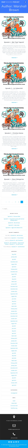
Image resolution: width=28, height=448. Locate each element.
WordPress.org (14, 408)
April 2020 (14, 358)
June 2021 (14, 328)
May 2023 (14, 279)
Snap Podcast (10, 2)
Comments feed (14, 405)
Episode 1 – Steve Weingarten (14, 179)
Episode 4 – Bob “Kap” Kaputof (14, 42)
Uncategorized (14, 393)
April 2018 (14, 385)
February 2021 (14, 338)
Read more (14, 57)
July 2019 (14, 377)
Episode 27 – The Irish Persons (16, 244)
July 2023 (14, 276)
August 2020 (14, 350)
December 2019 (14, 368)
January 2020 (14, 365)
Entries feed (14, 403)
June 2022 (14, 298)
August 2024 (14, 264)
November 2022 (14, 289)
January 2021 (14, 340)
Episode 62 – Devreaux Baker (14, 216)
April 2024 (14, 266)
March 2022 (14, 306)
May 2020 (14, 355)
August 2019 (14, 375)
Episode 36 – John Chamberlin (16, 240)
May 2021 (14, 331)
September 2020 (14, 348)
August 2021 (14, 323)
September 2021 (14, 321)
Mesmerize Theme (15, 446)
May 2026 (14, 254)
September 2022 (14, 294)
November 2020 (14, 343)
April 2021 (14, 333)
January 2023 (14, 284)
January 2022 (14, 311)
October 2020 (14, 345)
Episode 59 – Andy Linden (14, 225)
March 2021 (14, 335)
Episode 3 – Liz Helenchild (14, 88)
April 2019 (14, 380)
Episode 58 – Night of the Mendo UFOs (14, 227)
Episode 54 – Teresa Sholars (18, 237)
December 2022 (14, 286)
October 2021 (14, 318)
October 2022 (14, 291)
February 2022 (14, 308)
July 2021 (14, 326)
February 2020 (14, 363)
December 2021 (14, 313)
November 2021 (14, 316)
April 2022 (14, 303)
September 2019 (14, 373)
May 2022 (14, 301)
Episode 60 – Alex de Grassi (14, 222)
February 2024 (14, 269)
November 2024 (14, 261)
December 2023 (14, 271)
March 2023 (14, 281)
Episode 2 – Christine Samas (14, 133)
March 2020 (14, 360)
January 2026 (14, 256)
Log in (14, 400)
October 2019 (14, 370)
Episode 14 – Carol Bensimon (18, 246)
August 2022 (14, 296)
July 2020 (14, 353)
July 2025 (14, 259)
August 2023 (14, 274)
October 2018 (14, 382)
